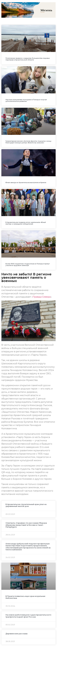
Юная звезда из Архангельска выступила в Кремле (26, 182)
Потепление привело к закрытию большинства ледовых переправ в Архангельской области (28, 59)
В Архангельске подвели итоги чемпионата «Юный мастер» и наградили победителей (26, 223)
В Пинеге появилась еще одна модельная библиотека (25, 597)
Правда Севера (41, 297)
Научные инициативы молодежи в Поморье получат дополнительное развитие (26, 100)
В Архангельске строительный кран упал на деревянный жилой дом (26, 505)
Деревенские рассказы (17, 634)
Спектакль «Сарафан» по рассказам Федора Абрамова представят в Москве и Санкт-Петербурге (26, 525)
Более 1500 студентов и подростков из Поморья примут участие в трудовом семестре (28, 264)
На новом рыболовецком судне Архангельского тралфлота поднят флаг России (28, 616)
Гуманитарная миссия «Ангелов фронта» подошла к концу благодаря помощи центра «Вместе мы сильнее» (28, 142)
